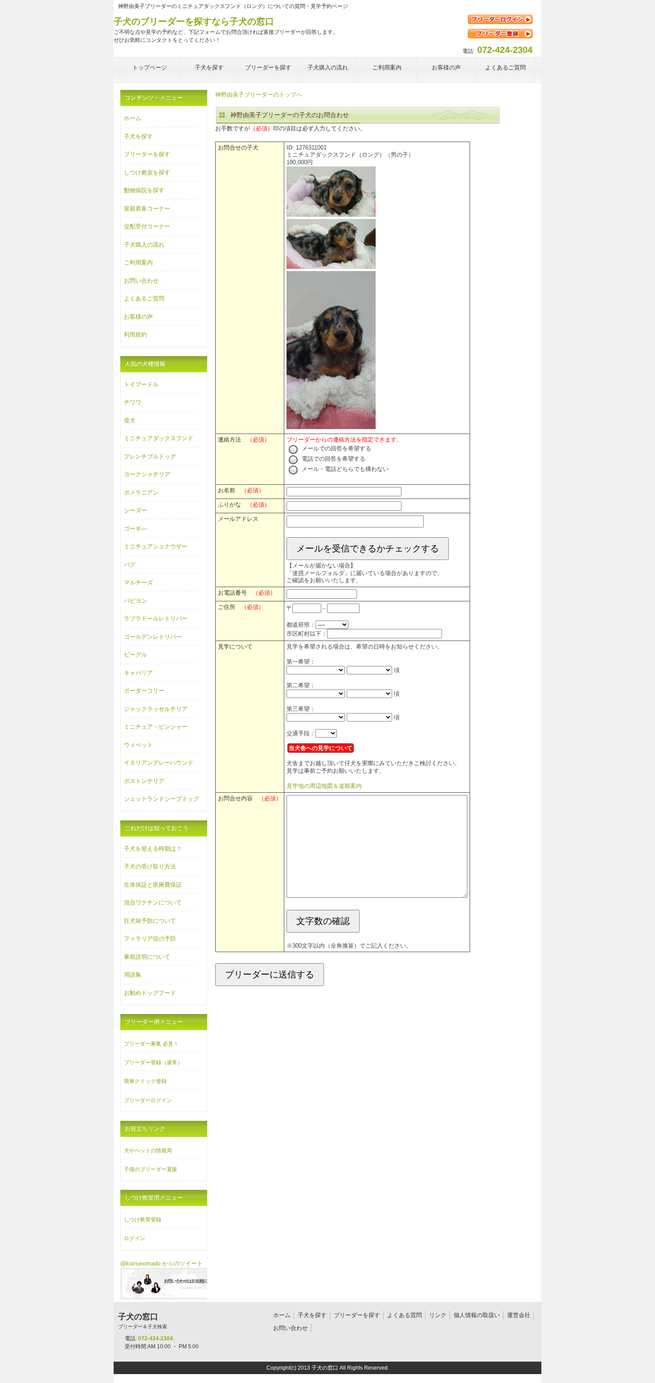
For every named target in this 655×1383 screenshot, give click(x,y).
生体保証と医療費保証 (153, 884)
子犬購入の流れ (144, 244)
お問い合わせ (141, 280)
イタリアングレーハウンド (158, 762)
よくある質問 (404, 1315)
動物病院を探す (144, 190)
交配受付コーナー (147, 226)
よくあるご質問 (144, 298)
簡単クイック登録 (145, 1081)
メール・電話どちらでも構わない (344, 469)
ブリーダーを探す (147, 154)
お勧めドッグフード (150, 993)
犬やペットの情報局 (148, 1151)
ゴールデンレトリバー (153, 636)
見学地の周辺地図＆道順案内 (324, 786)
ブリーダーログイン (148, 1100)
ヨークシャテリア (147, 474)
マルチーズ (138, 582)
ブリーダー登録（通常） (153, 1062)
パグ (129, 564)
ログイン (134, 1238)
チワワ (132, 402)
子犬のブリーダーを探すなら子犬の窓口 (194, 21)
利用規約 (135, 334)
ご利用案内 (138, 262)
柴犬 (129, 420)
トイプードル (141, 384)
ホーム (132, 118)
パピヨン (135, 600)
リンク (437, 1315)
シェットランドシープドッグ (161, 798)
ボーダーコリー (144, 690)
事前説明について (147, 956)
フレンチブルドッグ (150, 456)
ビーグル (135, 654)
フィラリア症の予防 (150, 938)
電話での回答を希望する (332, 458)
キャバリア (138, 672)
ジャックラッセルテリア (156, 709)
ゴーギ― (135, 528)
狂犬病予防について (150, 920)
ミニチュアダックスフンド (158, 438)
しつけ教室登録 (142, 1220)
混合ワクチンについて (153, 902)
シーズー (135, 510)
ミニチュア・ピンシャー (156, 726)
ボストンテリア (144, 781)
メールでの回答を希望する (335, 448)
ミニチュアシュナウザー (156, 546)
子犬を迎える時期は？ (153, 848)
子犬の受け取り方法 (150, 866)
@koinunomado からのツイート (161, 1263)
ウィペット (138, 745)
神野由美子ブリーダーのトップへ (258, 94)
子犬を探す (138, 136)
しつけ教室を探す (147, 172)
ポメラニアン (141, 492)
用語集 (132, 974)
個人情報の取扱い (477, 1315)
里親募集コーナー (147, 208)
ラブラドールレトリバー (156, 618)
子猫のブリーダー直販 (150, 1169)
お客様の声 (138, 316)
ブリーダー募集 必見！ (151, 1044)
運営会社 (518, 1315)
